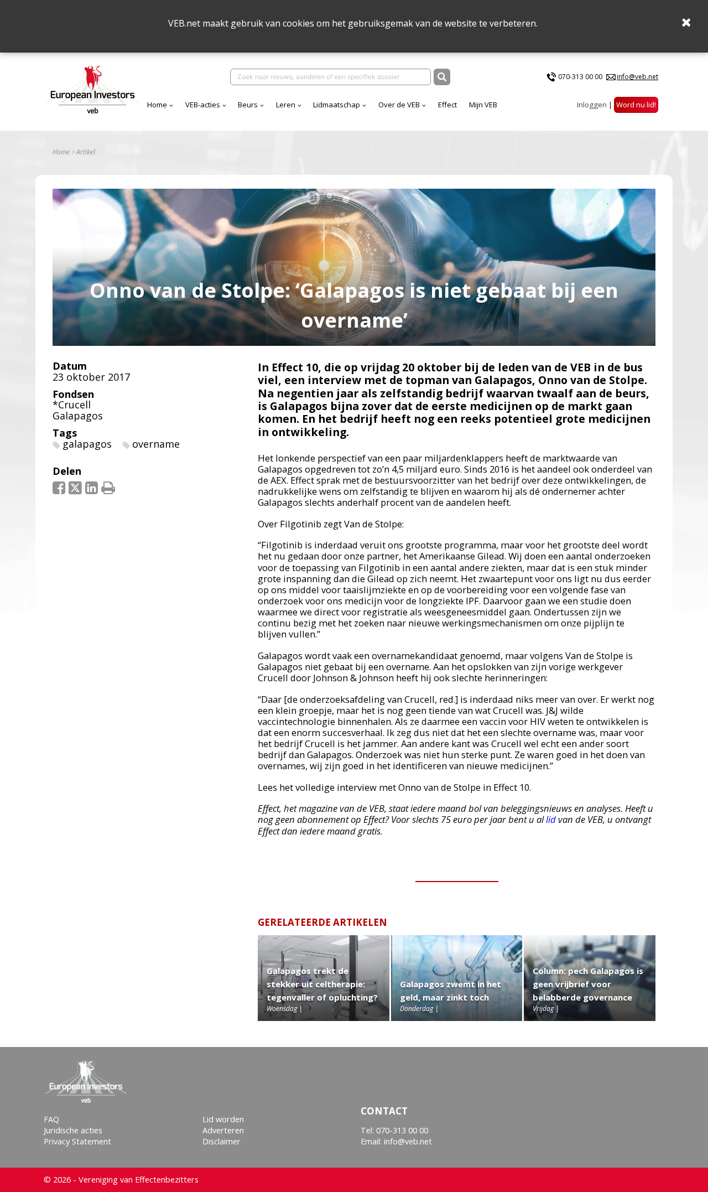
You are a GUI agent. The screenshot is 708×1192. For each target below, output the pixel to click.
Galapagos (78, 415)
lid (551, 819)
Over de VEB (399, 105)
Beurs (248, 105)
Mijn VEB (483, 105)
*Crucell (72, 404)
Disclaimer (221, 1141)
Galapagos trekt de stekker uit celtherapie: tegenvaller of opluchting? (322, 984)
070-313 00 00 (580, 76)
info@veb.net (637, 76)
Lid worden (223, 1119)
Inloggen (592, 105)
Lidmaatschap (336, 105)
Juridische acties (73, 1130)
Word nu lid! (636, 105)
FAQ (51, 1119)
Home (157, 105)
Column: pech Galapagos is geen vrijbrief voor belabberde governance (588, 984)
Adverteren (223, 1130)
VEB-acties (202, 105)
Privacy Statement (77, 1141)
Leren (285, 105)
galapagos (87, 443)
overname (156, 443)
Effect (447, 105)
